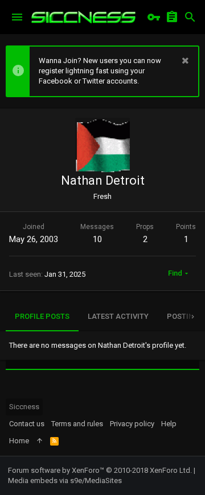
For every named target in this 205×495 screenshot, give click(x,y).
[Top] (39, 441)
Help (169, 423)
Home (19, 440)
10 (97, 239)
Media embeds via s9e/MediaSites (65, 480)
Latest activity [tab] (118, 316)
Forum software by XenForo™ (100, 470)
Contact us (26, 423)
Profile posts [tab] (42, 316)
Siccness (24, 406)
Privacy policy (132, 423)
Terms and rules (77, 423)
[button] (17, 17)
